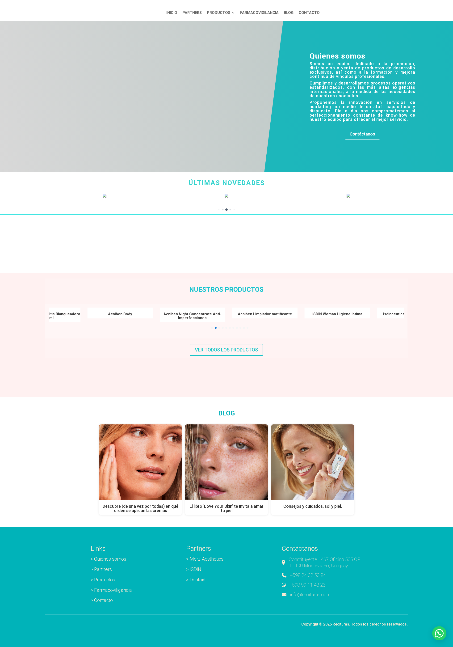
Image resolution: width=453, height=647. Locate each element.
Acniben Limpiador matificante (249, 314)
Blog (289, 13)
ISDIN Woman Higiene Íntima (321, 314)
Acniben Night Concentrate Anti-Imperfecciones (177, 316)
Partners (192, 13)
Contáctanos (362, 134)
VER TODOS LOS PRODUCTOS (226, 350)
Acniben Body (104, 314)
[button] (218, 209)
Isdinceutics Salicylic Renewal (393, 314)
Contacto (309, 13)
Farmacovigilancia (259, 13)
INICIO (171, 13)
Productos (218, 13)
